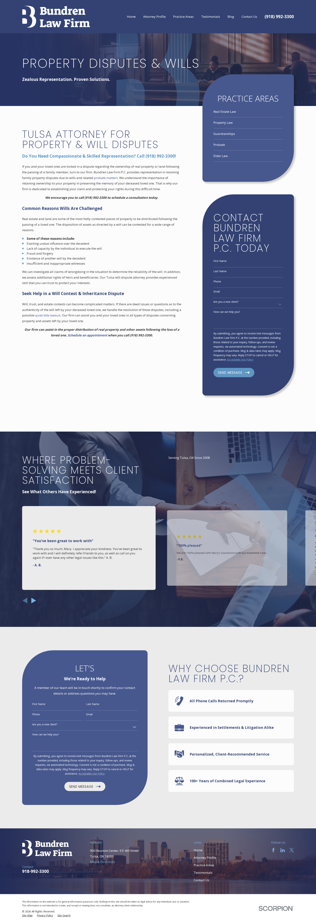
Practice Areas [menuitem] (183, 16)
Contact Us (201, 880)
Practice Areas (204, 865)
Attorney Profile (205, 857)
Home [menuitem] (131, 16)
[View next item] (34, 600)
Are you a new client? (225, 301)
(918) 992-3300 (279, 17)
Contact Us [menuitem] (249, 16)
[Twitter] (291, 850)
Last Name (220, 271)
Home (198, 850)
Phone (217, 281)
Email (216, 291)
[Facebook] (273, 850)
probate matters (106, 178)
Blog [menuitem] (230, 16)
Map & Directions (102, 862)
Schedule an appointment (87, 335)
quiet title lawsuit (48, 315)
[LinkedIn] (282, 850)
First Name (220, 261)
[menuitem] (248, 112)
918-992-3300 (35, 871)
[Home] (56, 17)
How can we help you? (226, 312)
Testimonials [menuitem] (210, 16)
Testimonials (203, 872)
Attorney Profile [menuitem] (154, 16)
